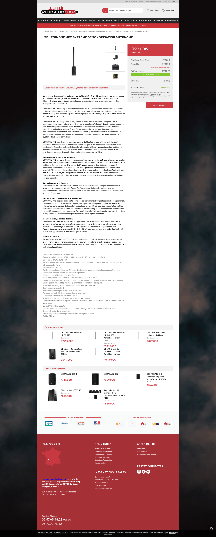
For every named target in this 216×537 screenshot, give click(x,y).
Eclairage (107, 21)
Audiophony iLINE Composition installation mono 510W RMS (115, 394)
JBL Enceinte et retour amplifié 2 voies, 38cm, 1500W (71, 351)
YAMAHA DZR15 (111, 374)
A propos (128, 1)
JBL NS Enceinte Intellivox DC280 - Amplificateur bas (112, 351)
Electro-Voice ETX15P (71, 390)
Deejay (96, 21)
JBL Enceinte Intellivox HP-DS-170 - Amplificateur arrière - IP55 (114, 337)
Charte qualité (138, 1)
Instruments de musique (50, 21)
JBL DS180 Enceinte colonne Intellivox (156, 334)
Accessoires (131, 21)
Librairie (118, 21)
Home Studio (70, 21)
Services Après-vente (153, 1)
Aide (164, 1)
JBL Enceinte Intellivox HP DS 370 (71, 334)
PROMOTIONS (145, 21)
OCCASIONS (158, 21)
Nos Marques (171, 21)
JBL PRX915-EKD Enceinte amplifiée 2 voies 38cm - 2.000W (156, 376)
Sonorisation (85, 21)
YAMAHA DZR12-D (69, 374)
